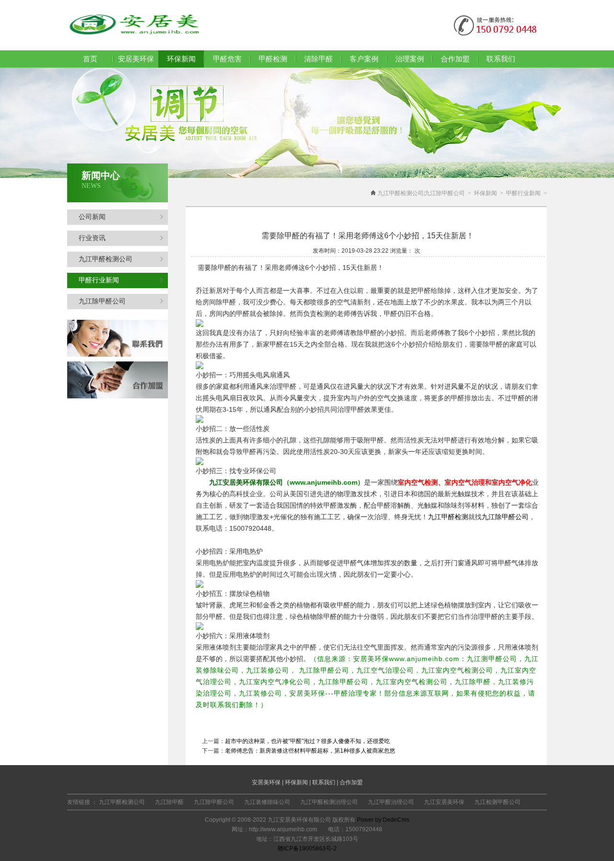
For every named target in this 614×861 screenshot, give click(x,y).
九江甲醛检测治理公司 (329, 802)
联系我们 (500, 59)
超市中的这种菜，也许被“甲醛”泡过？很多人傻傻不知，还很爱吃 (307, 741)
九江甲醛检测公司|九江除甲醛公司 (421, 193)
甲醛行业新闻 (99, 280)
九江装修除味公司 (267, 802)
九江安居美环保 (444, 802)
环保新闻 (485, 193)
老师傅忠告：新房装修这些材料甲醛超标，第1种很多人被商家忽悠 (310, 750)
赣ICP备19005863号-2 (307, 848)
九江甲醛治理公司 (391, 802)
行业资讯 (92, 238)
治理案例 (409, 59)
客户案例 (364, 59)
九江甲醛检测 (448, 517)
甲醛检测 (273, 59)
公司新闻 (92, 217)
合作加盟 (455, 59)
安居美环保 (136, 59)
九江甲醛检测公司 (105, 259)
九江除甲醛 (169, 802)
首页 (90, 59)
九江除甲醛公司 (102, 301)
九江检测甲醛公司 (497, 802)
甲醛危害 (227, 59)
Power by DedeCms (383, 819)
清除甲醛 (318, 59)
